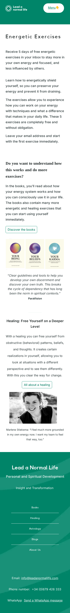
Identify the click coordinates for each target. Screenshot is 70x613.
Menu (52, 7)
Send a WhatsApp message (43, 600)
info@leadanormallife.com (39, 578)
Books (35, 507)
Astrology (35, 528)
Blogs (35, 539)
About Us (35, 550)
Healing (35, 518)
